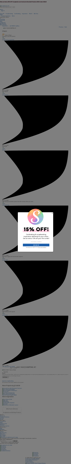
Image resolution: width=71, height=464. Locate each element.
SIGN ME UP (36, 245)
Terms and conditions (42, 247)
